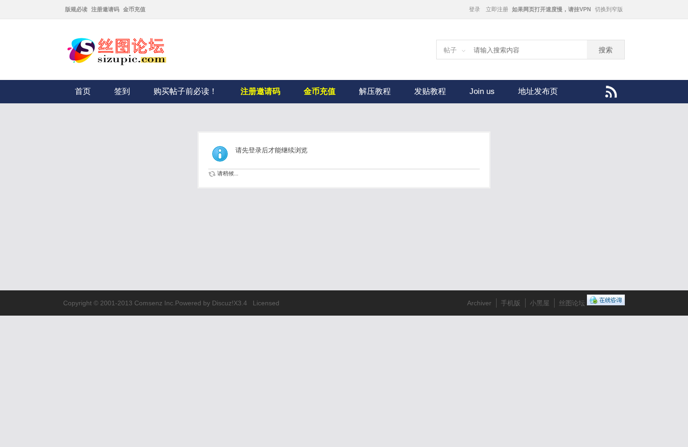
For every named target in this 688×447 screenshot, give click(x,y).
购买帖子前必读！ (185, 91)
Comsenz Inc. (154, 303)
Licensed (266, 303)
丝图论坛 (572, 303)
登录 (474, 9)
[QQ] (606, 303)
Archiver (479, 303)
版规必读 (76, 9)
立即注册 (497, 9)
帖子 (450, 50)
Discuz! (223, 303)
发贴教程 (430, 91)
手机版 (510, 303)
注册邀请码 (105, 9)
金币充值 (134, 9)
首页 (83, 91)
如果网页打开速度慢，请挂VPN (551, 9)
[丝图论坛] (126, 64)
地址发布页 (538, 91)
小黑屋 (539, 303)
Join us (482, 91)
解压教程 (375, 91)
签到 (122, 91)
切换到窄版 (609, 9)
